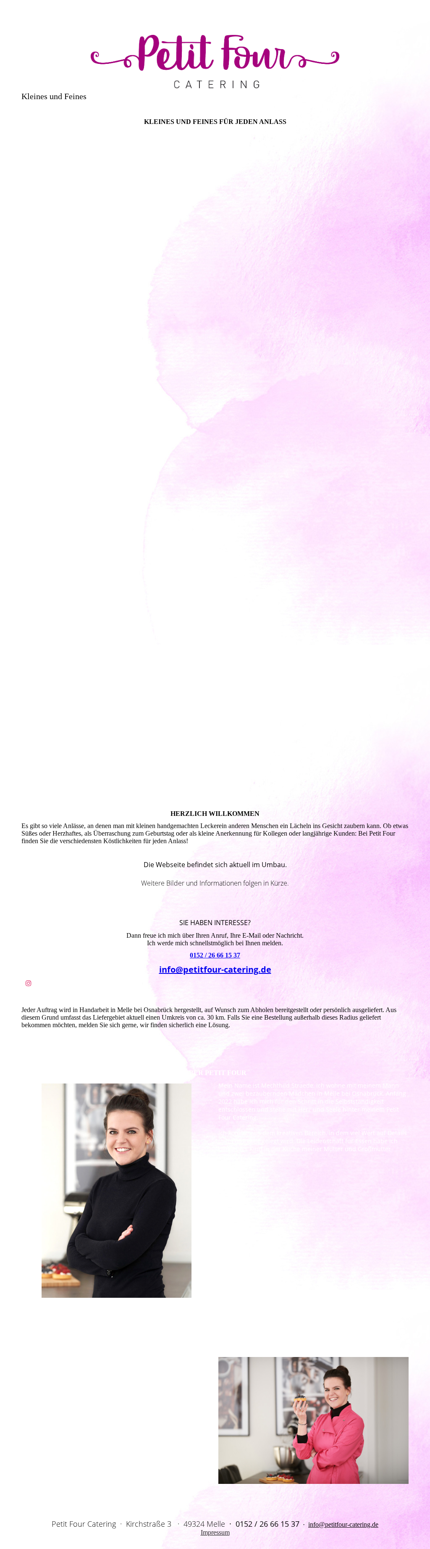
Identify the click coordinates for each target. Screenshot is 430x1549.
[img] (215, 56)
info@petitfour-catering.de (215, 969)
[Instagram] (28, 983)
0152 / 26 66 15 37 (215, 955)
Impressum (215, 1532)
